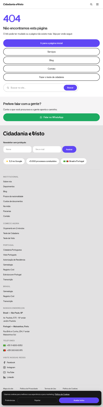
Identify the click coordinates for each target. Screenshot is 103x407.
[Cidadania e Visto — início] (13, 4)
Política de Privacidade (29, 388)
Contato (51, 68)
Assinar (69, 149)
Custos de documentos (13, 201)
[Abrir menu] (97, 4)
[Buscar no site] (91, 4)
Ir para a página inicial (52, 43)
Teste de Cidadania (11, 233)
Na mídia (6, 206)
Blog (51, 60)
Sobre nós (7, 181)
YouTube (10, 372)
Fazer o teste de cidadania (51, 77)
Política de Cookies (70, 388)
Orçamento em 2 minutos (13, 228)
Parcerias (7, 211)
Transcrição (8, 279)
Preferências (10, 400)
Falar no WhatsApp (53, 117)
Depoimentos (8, 186)
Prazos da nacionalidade (13, 196)
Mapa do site (8, 388)
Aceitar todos (79, 400)
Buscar (70, 87)
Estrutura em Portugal (12, 274)
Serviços (51, 51)
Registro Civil (8, 269)
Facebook (11, 362)
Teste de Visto (9, 238)
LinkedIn (10, 377)
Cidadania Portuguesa (12, 250)
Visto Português (9, 255)
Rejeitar (37, 400)
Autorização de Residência (14, 260)
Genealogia (8, 265)
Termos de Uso (50, 388)
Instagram (11, 367)
